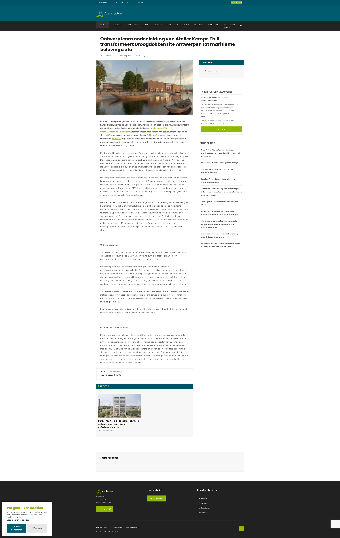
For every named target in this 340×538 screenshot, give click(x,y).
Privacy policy (102, 527)
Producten (131, 25)
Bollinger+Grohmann (156, 135)
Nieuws (103, 25)
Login (129, 2)
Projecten (116, 25)
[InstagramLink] (142, 2)
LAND (107, 135)
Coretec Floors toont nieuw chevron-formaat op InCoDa (218, 180)
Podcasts (185, 25)
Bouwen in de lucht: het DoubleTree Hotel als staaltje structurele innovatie (220, 245)
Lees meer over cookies (18, 520)
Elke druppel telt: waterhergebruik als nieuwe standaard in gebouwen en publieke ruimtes (219, 224)
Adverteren (237, 2)
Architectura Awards (230, 26)
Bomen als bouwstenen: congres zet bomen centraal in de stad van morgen (219, 213)
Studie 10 (116, 138)
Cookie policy (117, 527)
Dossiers (144, 25)
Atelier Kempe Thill (159, 128)
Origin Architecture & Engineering (116, 132)
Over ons (203, 503)
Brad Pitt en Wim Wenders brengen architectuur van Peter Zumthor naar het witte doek (220, 153)
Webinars (198, 25)
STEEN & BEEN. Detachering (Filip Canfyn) (220, 163)
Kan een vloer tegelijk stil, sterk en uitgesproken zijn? (217, 171)
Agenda (203, 498)
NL (116, 2)
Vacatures (171, 25)
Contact (203, 513)
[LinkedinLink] (139, 2)
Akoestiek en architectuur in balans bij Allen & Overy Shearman (219, 235)
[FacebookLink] (136, 2)
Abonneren (221, 129)
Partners (158, 25)
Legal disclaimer (133, 527)
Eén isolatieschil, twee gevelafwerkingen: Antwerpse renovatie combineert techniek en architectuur (221, 191)
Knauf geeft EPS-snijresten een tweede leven (219, 203)
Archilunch (213, 25)
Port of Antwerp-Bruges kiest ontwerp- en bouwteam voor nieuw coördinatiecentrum (119, 424)
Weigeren (37, 528)
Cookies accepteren (16, 528)
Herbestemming (211, 71)
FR (122, 2)
